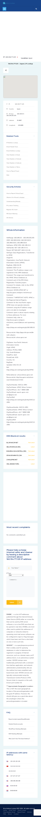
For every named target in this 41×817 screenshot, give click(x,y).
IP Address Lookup (12, 143)
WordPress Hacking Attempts (17, 729)
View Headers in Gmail (13, 155)
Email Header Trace (12, 147)
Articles (29, 812)
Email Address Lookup (13, 151)
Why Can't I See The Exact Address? (19, 739)
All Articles (10, 218)
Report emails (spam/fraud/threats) (19, 719)
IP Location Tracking (12, 205)
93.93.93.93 (13, 786)
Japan (30, 58)
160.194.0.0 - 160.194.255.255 (15, 114)
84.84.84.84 (13, 790)
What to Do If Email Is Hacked (15, 197)
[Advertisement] (20, 32)
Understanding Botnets (13, 201)
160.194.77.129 (10, 57)
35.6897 (19, 120)
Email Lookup (22, 810)
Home (5, 810)
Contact (16, 814)
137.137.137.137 (15, 776)
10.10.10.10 (12, 771)
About (10, 814)
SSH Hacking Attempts (15, 734)
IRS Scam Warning (12, 214)
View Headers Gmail (9, 812)
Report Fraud (21, 812)
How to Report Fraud (13, 171)
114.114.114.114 (15, 766)
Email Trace (12, 810)
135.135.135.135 (15, 761)
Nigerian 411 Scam (12, 209)
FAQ (8, 175)
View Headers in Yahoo (13, 167)
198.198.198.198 (15, 781)
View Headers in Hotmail (14, 159)
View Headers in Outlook (14, 163)
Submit (12, 602)
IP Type (9, 573)
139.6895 (20, 125)
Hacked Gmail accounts (16, 724)
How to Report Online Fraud (15, 193)
